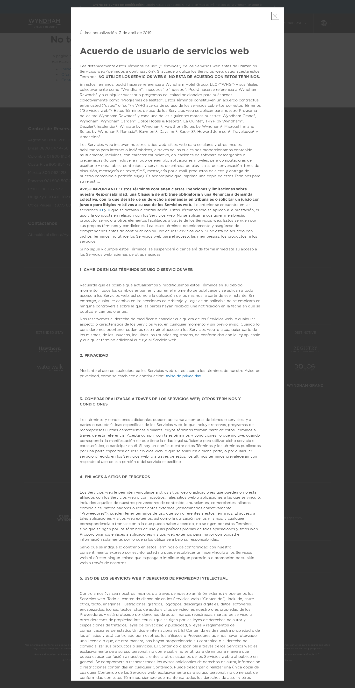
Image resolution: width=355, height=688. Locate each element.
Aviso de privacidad (183, 376)
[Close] (275, 16)
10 (101, 210)
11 (108, 210)
